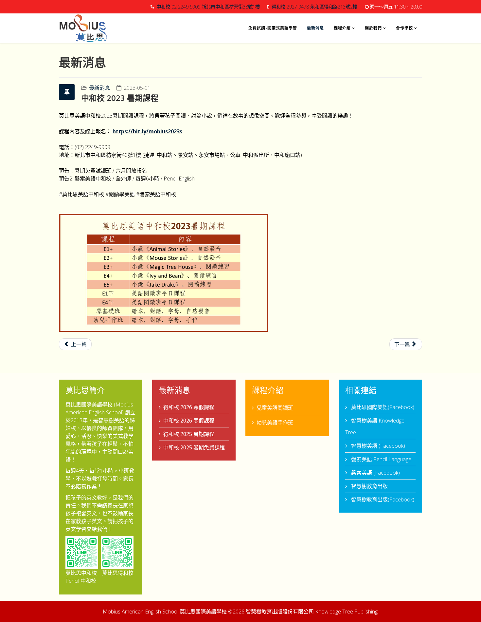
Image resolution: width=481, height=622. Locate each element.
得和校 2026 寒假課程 (188, 407)
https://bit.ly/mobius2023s (147, 131)
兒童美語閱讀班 (275, 407)
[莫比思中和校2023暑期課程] (240, 273)
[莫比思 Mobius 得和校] (117, 552)
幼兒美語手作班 (275, 422)
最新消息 (315, 28)
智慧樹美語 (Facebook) (377, 445)
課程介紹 (342, 28)
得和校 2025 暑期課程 (188, 434)
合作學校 (404, 28)
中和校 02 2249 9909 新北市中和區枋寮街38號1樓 (208, 7)
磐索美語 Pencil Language (380, 459)
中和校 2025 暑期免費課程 (194, 447)
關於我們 (373, 28)
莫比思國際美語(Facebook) (382, 407)
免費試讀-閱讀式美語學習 (272, 28)
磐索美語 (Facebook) (375, 472)
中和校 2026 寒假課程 (188, 420)
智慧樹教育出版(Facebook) (382, 499)
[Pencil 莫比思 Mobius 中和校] (81, 552)
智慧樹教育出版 (369, 486)
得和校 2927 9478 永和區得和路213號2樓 (314, 7)
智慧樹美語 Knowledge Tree (374, 426)
